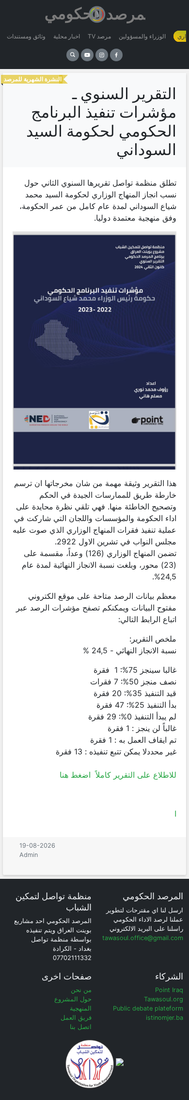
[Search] (72, 55)
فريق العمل (76, 1017)
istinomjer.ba (164, 1017)
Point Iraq (169, 990)
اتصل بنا (81, 1026)
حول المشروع (73, 999)
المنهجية (81, 1008)
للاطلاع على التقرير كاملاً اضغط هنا (118, 775)
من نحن (81, 990)
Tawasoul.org (163, 999)
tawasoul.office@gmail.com (142, 938)
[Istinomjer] (94, 12)
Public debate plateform (148, 1008)
